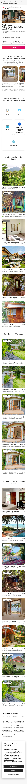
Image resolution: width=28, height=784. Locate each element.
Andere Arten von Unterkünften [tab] (9, 716)
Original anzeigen (12, 3)
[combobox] (13, 38)
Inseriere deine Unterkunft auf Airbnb (13, 7)
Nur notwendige (13, 770)
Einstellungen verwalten (13, 774)
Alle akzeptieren (13, 766)
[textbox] (7, 43)
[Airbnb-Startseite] (3, 7)
